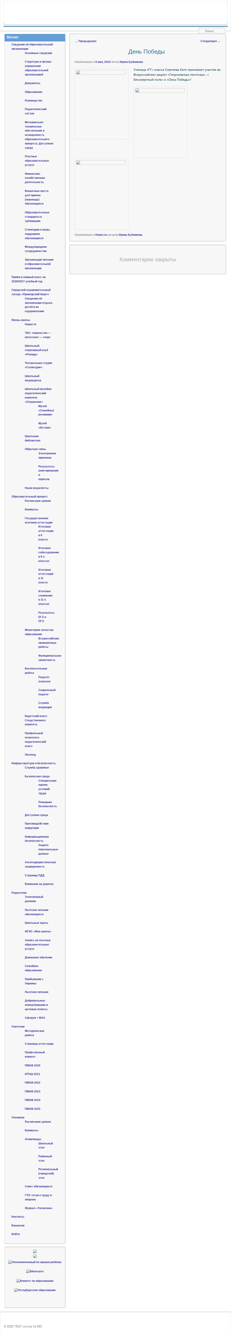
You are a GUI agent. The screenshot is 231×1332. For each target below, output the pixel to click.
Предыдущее (86, 41)
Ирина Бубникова (131, 62)
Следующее (210, 41)
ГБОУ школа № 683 (28, 1326)
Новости (101, 234)
